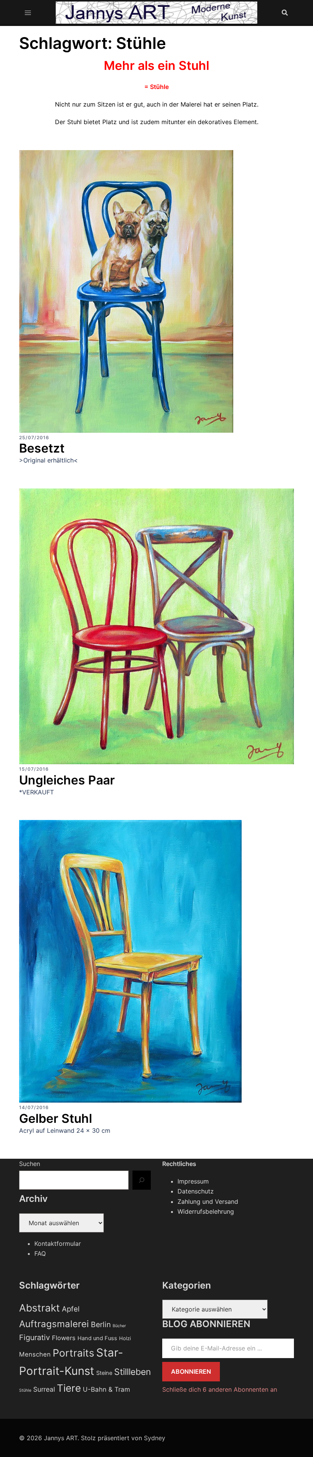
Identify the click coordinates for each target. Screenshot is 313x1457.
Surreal (44, 1389)
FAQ (40, 1253)
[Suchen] (141, 1180)
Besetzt (42, 448)
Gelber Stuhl (55, 1118)
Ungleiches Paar (67, 780)
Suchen (29, 1164)
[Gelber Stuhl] (130, 961)
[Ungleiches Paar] (156, 625)
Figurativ (34, 1337)
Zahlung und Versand (207, 1201)
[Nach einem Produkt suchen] (285, 13)
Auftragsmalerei (54, 1323)
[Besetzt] (126, 290)
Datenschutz (195, 1191)
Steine (104, 1373)
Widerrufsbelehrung (205, 1211)
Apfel (70, 1309)
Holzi (125, 1338)
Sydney (154, 1438)
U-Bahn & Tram (106, 1389)
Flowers (64, 1338)
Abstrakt (39, 1308)
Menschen (35, 1354)
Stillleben (132, 1371)
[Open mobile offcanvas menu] (28, 13)
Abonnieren (191, 1371)
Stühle (25, 1390)
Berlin (101, 1324)
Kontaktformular (57, 1243)
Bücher (119, 1325)
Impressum (193, 1181)
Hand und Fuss (97, 1338)
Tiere (69, 1388)
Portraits (73, 1353)
